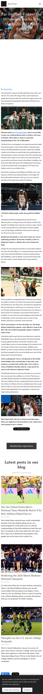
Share (6, 674)
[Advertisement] (21, 61)
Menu (40, 4)
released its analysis (28, 648)
